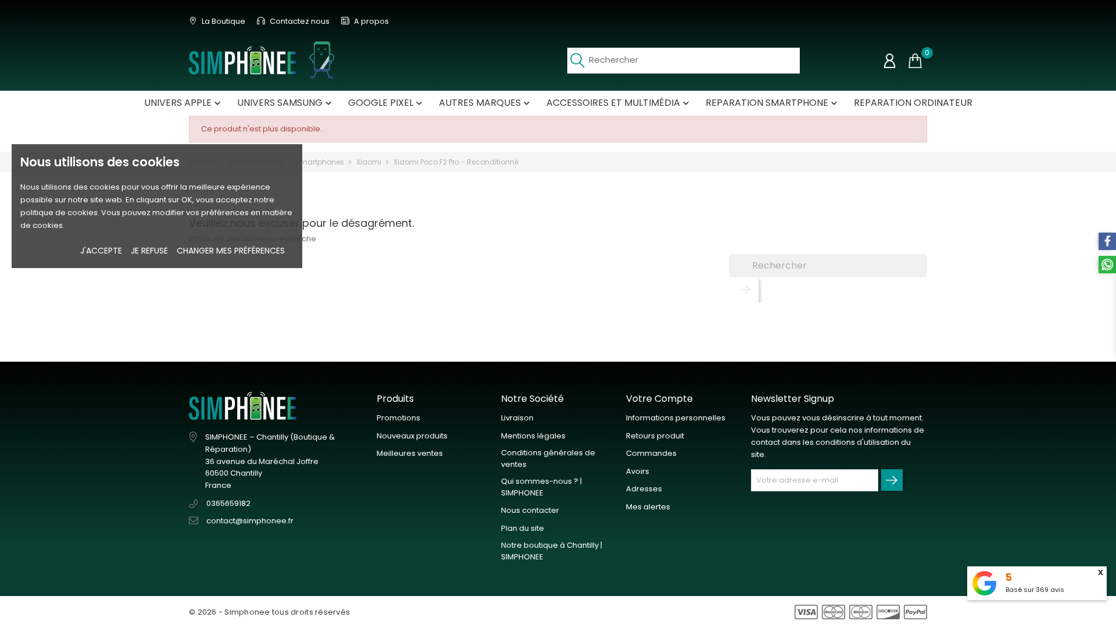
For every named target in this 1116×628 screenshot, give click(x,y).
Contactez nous (299, 21)
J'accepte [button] (101, 250)
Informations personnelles (675, 417)
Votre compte (659, 398)
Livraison (517, 417)
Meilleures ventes (410, 453)
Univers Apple (183, 102)
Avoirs (637, 471)
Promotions (398, 417)
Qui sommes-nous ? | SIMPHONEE (541, 487)
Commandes (651, 453)
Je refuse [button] (149, 250)
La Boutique (222, 21)
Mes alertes (648, 506)
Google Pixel (386, 102)
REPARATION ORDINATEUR (913, 102)
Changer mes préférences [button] (231, 250)
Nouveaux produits (412, 435)
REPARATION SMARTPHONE (773, 102)
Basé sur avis (1035, 589)
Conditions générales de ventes (548, 458)
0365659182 (228, 503)
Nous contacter (530, 510)
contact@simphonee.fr (250, 520)
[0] (914, 60)
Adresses (644, 488)
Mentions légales (533, 435)
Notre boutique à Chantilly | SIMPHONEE (551, 551)
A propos (370, 21)
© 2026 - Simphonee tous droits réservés (269, 612)
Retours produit (655, 435)
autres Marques (485, 102)
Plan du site (522, 528)
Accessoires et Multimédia (619, 102)
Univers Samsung (285, 102)
